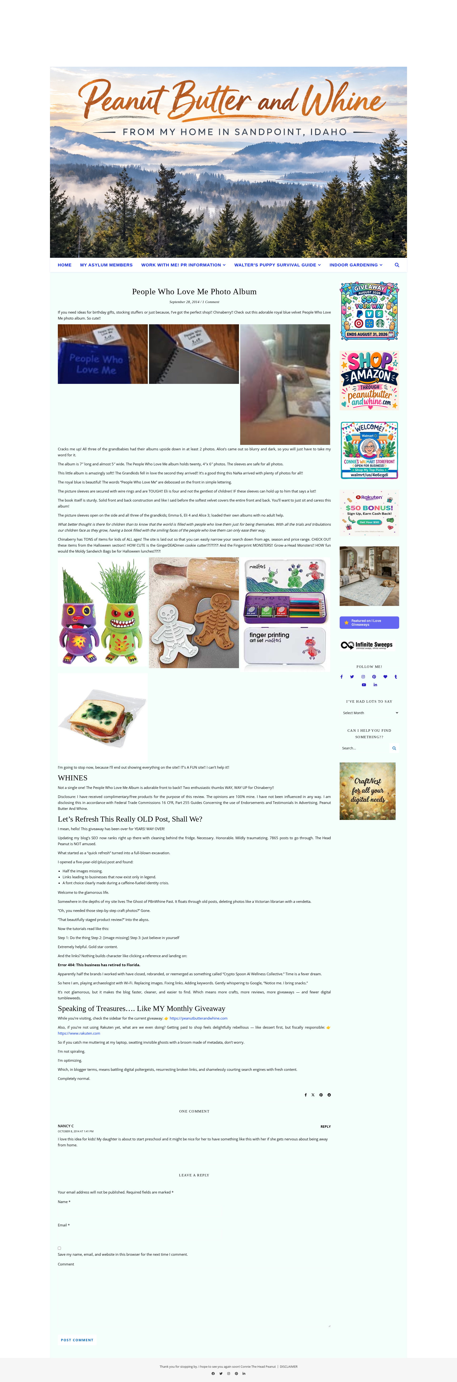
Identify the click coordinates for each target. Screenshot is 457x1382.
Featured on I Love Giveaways (366, 622)
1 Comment (210, 302)
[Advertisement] (143, 33)
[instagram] (229, 1373)
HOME (65, 265)
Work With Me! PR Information (181, 265)
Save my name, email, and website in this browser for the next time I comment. (123, 1254)
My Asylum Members (106, 265)
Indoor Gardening (354, 265)
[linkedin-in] (244, 1373)
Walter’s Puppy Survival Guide (275, 265)
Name (64, 1201)
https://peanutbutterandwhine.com (199, 1018)
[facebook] (213, 1373)
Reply (326, 1126)
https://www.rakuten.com (79, 1033)
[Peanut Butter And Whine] (228, 162)
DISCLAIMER (289, 1366)
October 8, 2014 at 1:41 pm (76, 1131)
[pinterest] (237, 1373)
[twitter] (221, 1373)
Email (64, 1225)
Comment (66, 1264)
